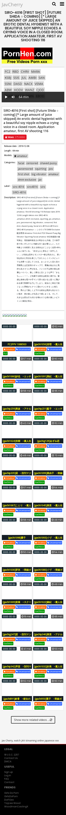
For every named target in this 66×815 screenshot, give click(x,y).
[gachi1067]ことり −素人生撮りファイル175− (17, 507)
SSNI (8, 84)
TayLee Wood (12, 803)
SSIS (16, 78)
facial (21, 163)
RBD (15, 72)
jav (40, 179)
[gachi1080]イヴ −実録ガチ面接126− (48, 571)
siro (42, 187)
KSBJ (8, 78)
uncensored (24, 349)
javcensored (25, 169)
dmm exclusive (27, 179)
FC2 (7, 72)
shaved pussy (48, 163)
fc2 (5, 353)
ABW (8, 90)
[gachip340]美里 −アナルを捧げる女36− (48, 636)
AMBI (32, 78)
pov (51, 169)
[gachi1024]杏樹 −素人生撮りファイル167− (17, 442)
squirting (40, 169)
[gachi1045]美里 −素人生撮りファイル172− (48, 507)
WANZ (29, 90)
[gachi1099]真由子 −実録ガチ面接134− (48, 474)
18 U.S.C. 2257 (11, 754)
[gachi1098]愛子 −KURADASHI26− (18, 539)
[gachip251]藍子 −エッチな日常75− (48, 410)
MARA (35, 72)
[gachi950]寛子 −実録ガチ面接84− (48, 700)
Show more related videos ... (32, 720)
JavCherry (12, 4)
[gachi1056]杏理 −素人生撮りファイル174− (48, 346)
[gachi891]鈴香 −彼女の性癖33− (17, 700)
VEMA (39, 84)
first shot (23, 174)
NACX (28, 84)
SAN (42, 78)
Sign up (8, 772)
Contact (9, 782)
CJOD (40, 90)
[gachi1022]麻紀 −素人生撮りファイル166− (48, 603)
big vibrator (38, 174)
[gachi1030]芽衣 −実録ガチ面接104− (17, 571)
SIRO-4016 (19, 192)
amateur (21, 156)
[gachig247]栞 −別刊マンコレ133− (17, 636)
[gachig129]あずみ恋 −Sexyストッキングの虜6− (48, 442)
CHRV (25, 72)
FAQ (6, 779)
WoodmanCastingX (16, 806)
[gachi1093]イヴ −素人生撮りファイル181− (48, 539)
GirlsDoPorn (11, 796)
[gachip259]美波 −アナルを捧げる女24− (17, 410)
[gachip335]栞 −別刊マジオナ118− (17, 474)
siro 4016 (18, 187)
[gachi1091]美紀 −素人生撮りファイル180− (48, 378)
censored (32, 163)
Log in (7, 775)
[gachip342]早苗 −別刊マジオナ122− (17, 668)
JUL (23, 78)
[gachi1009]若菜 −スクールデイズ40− (17, 603)
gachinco (39, 353)
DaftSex (9, 799)
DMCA (7, 761)
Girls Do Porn (11, 793)
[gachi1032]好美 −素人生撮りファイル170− (48, 668)
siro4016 (32, 187)
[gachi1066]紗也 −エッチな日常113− (17, 378)
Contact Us (11, 758)
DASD (18, 84)
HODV (18, 90)
